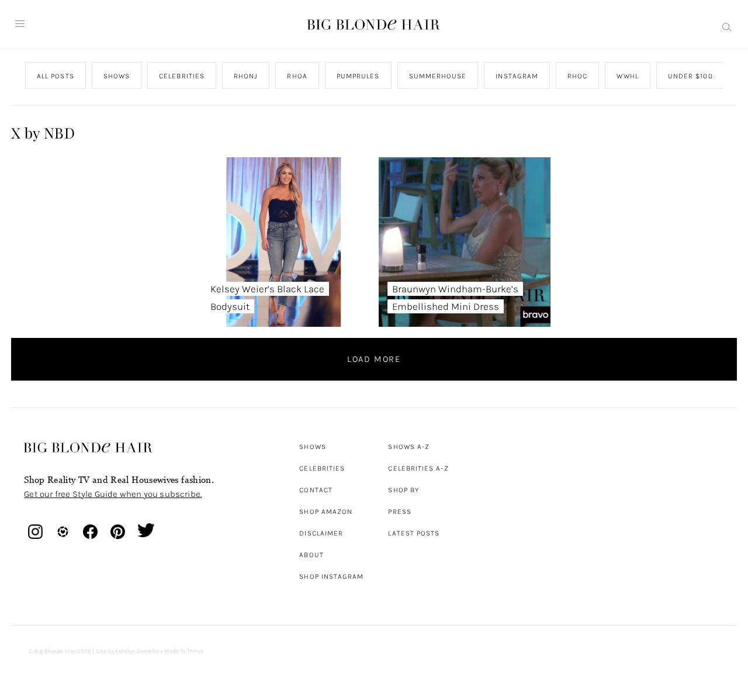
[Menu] (20, 24)
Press (399, 511)
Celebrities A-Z (418, 468)
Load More (374, 359)
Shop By (403, 490)
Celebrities (322, 468)
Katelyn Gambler (137, 651)
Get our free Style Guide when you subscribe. (113, 494)
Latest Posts (413, 533)
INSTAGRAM (517, 76)
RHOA (297, 76)
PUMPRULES (358, 76)
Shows (312, 447)
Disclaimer (321, 533)
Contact (316, 490)
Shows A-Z (409, 447)
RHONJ (246, 76)
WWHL (628, 76)
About (311, 555)
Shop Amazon (325, 511)
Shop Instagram (331, 576)
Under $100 (690, 76)
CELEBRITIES (182, 76)
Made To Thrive (183, 651)
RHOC (577, 76)
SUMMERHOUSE (438, 76)
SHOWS (116, 76)
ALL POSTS (55, 76)
